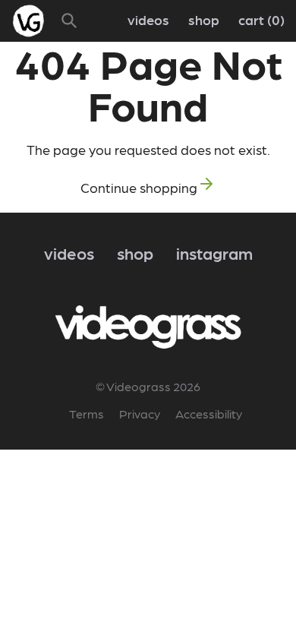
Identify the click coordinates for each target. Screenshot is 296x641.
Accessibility (208, 413)
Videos (148, 19)
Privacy (139, 413)
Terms (86, 413)
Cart (259, 19)
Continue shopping (138, 187)
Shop (203, 19)
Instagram (214, 252)
